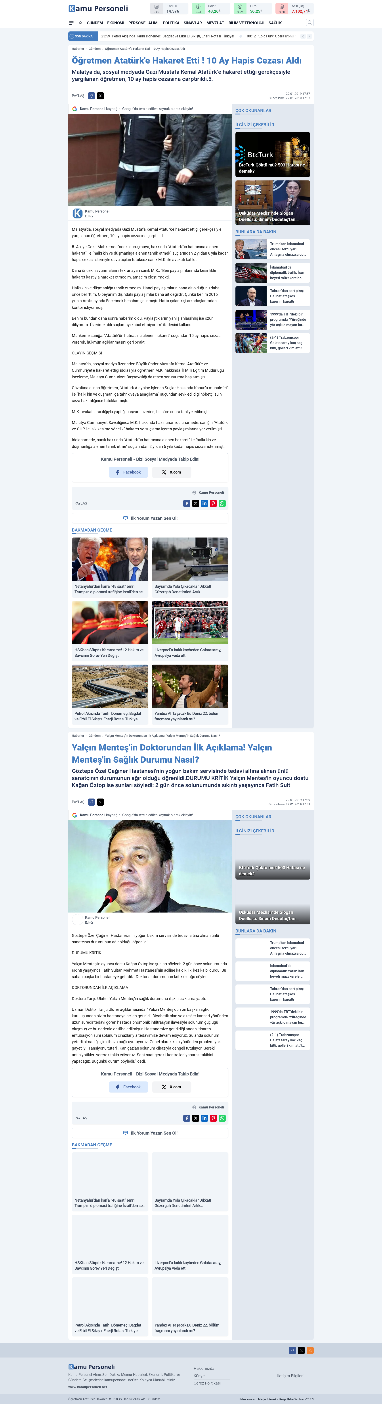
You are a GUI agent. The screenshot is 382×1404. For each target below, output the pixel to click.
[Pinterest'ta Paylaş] (213, 503)
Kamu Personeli (97, 213)
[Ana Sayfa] (80, 22)
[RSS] (310, 1350)
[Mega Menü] (71, 22)
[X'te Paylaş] (100, 95)
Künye (199, 1375)
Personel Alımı (143, 23)
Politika (171, 23)
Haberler (78, 48)
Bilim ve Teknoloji (246, 23)
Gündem (95, 23)
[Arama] (310, 22)
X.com (175, 472)
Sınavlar (193, 23)
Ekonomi (115, 23)
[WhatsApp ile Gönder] (222, 503)
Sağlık (275, 23)
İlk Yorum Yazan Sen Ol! (154, 518)
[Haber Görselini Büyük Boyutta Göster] (150, 160)
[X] (301, 1350)
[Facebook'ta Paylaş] (91, 95)
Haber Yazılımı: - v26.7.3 (276, 1399)
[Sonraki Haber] (309, 36)
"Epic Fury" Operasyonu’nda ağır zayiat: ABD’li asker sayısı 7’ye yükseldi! (162, 36)
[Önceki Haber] (303, 36)
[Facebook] (292, 1350)
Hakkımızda (204, 1368)
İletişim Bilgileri (290, 1375)
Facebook (132, 472)
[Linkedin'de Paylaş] (204, 503)
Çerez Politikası (207, 1383)
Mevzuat (215, 23)
